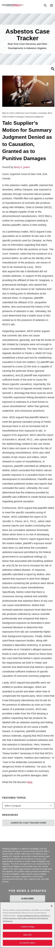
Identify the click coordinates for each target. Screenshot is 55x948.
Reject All (27, 935)
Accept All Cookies (27, 943)
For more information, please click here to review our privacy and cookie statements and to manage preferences (26, 918)
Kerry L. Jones (22, 167)
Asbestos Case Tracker (26, 113)
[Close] (52, 906)
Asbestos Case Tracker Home (28, 822)
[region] (27, 925)
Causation (42, 113)
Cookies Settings (27, 927)
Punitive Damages (15, 116)
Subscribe (27, 898)
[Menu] (50, 5)
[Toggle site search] (45, 5)
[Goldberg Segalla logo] (12, 5)
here (29, 782)
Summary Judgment (34, 116)
